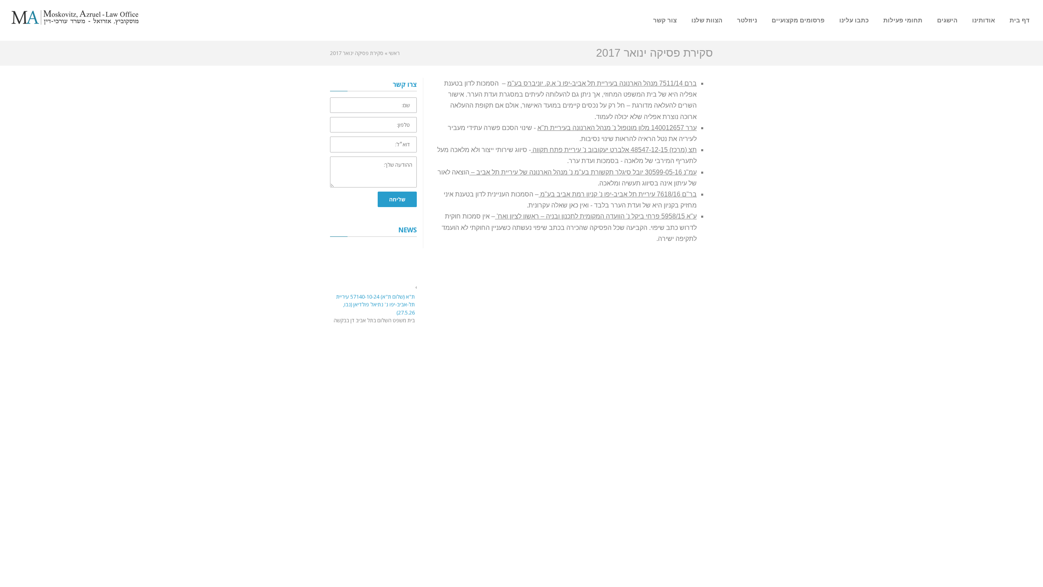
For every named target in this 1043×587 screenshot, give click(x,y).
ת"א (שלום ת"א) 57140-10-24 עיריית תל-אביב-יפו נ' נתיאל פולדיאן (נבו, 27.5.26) (375, 302)
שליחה (397, 199)
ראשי (394, 53)
